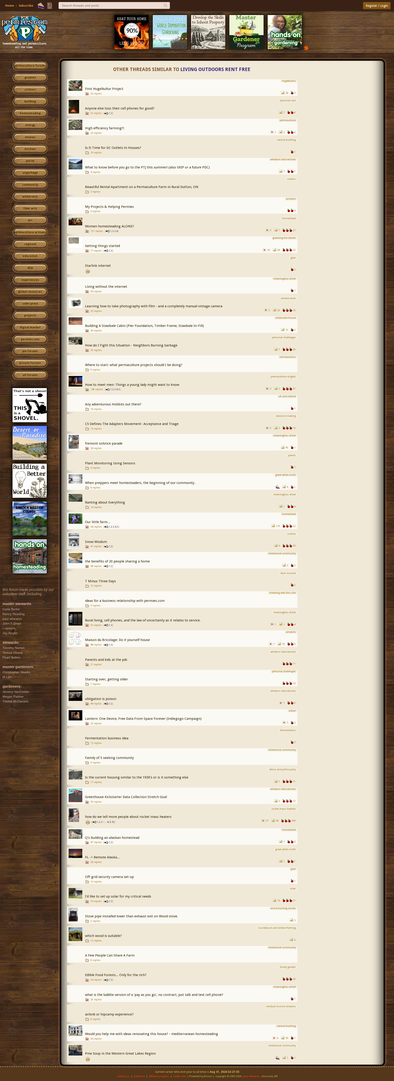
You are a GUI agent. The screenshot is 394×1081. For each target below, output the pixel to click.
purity (30, 161)
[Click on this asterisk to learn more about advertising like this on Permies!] (306, 48)
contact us (123, 1076)
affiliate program (159, 1076)
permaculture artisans (30, 232)
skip (30, 268)
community (30, 184)
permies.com (30, 339)
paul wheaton (251, 1076)
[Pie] (40, 6)
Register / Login (377, 6)
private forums (30, 363)
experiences (30, 280)
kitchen (30, 149)
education (30, 256)
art (30, 220)
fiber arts (30, 208)
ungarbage (30, 172)
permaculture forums (30, 65)
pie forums (30, 351)
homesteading (30, 113)
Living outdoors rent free (215, 69)
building (30, 101)
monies (30, 137)
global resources (30, 291)
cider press (30, 303)
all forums (30, 375)
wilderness (30, 196)
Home (9, 5)
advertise (139, 1076)
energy (30, 125)
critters (30, 89)
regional (30, 244)
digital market (30, 327)
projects (30, 315)
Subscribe (26, 5)
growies (30, 77)
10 (113, 822)
